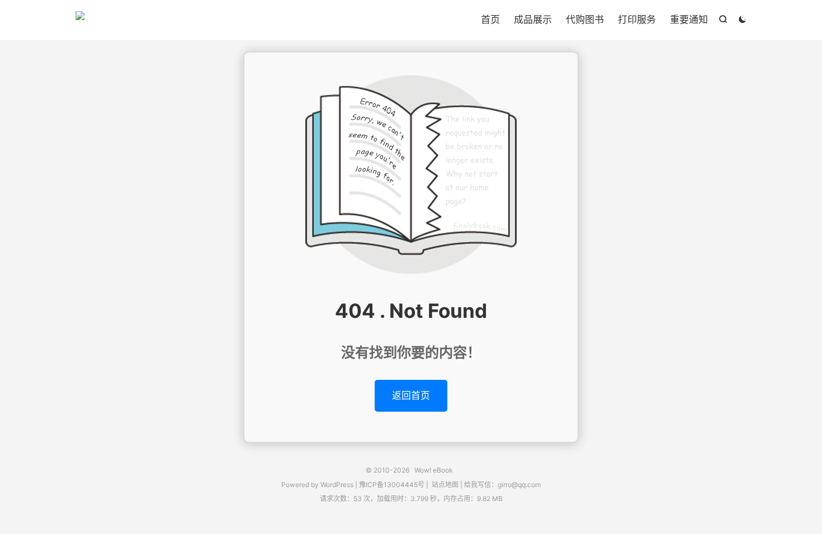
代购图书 (585, 19)
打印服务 (637, 19)
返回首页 (411, 395)
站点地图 (445, 484)
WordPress (336, 484)
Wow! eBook (79, 20)
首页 (490, 19)
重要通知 (689, 19)
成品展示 (533, 19)
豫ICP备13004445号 (391, 484)
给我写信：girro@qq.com (502, 484)
